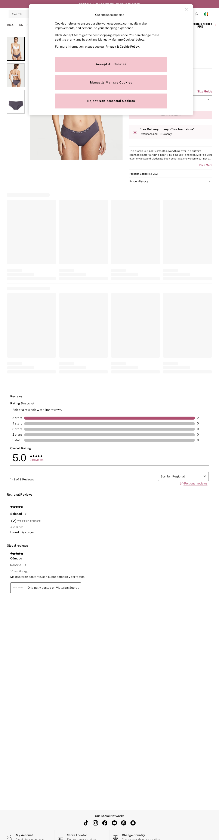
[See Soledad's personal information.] (25, 514)
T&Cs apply (165, 134)
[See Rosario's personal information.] (25, 565)
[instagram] (95, 823)
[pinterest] (123, 823)
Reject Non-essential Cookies (111, 100)
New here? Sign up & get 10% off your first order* (109, 3)
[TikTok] (86, 823)
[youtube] (114, 823)
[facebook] (105, 823)
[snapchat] (133, 823)
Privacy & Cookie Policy (122, 46)
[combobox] (187, 476)
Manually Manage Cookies (111, 82)
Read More (205, 165)
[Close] (186, 9)
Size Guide (204, 91)
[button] (170, 181)
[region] (111, 59)
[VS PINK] (200, 25)
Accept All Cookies (111, 64)
